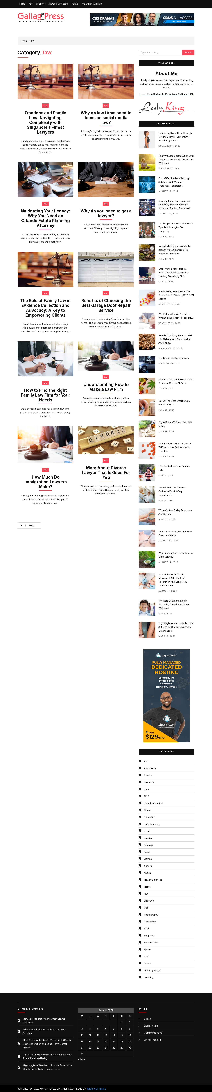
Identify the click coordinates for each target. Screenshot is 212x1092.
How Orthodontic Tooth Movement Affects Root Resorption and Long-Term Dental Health (47, 1044)
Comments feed (153, 1032)
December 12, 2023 (169, 323)
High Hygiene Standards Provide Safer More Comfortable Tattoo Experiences (175, 627)
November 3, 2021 (169, 363)
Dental (147, 810)
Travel (147, 963)
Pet (31, 4)
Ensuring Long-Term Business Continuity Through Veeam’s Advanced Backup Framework (174, 204)
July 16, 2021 (166, 456)
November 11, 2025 (169, 146)
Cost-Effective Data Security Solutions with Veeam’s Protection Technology (173, 182)
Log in (147, 1018)
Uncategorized (152, 970)
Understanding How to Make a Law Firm (106, 387)
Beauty (148, 775)
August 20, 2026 (168, 541)
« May (81, 1059)
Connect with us (92, 4)
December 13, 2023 (169, 304)
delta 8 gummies (153, 803)
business (149, 782)
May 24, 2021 (165, 500)
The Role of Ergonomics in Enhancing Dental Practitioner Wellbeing (174, 604)
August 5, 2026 (167, 591)
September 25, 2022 (170, 348)
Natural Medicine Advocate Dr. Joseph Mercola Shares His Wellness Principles (174, 250)
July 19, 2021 (166, 431)
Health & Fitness (58, 4)
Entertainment (152, 824)
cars (146, 789)
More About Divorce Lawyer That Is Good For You (106, 472)
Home (22, 4)
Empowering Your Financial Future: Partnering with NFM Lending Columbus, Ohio (173, 272)
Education (149, 817)
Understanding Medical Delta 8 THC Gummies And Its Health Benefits (174, 447)
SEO (146, 928)
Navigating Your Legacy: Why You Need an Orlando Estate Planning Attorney (45, 218)
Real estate (150, 921)
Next (32, 525)
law (45, 105)
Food (147, 851)
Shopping (149, 935)
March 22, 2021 (167, 519)
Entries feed (151, 1025)
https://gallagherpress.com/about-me (167, 94)
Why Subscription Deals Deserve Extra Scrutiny (44, 1031)
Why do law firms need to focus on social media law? (106, 117)
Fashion (40, 4)
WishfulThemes (96, 1089)
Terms (75, 4)
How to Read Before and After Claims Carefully (44, 1020)
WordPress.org (152, 1039)
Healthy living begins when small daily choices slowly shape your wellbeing (176, 159)
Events (148, 830)
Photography (151, 914)
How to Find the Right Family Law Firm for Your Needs (45, 395)
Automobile (150, 768)
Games (148, 858)
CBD (146, 796)
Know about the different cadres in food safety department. (172, 491)
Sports (147, 949)
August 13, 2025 (168, 191)
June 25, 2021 (166, 475)
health (147, 872)
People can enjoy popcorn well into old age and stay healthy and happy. (175, 339)
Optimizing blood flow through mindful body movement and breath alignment (175, 137)
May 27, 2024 (166, 281)
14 (114, 1035)
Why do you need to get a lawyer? (106, 213)
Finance (148, 844)
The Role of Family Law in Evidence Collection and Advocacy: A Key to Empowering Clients (45, 308)
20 (106, 1041)
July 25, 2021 (166, 410)
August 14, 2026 (168, 562)
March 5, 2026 (167, 636)
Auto (146, 761)
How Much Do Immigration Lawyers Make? (45, 482)
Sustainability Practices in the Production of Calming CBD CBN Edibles (176, 295)
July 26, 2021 (166, 388)
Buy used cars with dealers (173, 358)
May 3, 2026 (165, 613)
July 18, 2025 (166, 236)
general (148, 865)
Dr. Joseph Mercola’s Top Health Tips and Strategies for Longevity (175, 227)
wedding (148, 977)
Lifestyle (149, 900)
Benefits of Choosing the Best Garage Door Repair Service (106, 305)
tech (146, 956)
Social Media (151, 942)
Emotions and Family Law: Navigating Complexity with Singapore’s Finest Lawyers (45, 122)
